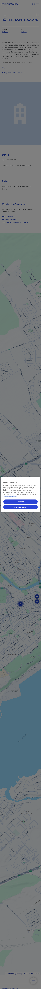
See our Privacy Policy (11, 496)
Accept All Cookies (20, 507)
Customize (20, 501)
